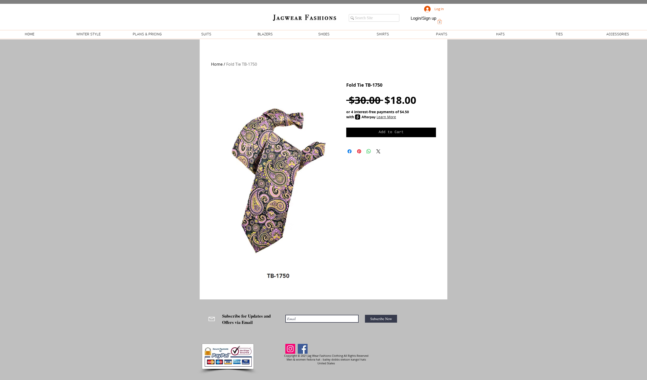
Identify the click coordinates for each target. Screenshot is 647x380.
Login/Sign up (423, 18)
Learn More (386, 116)
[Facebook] (303, 349)
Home (217, 64)
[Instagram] (290, 349)
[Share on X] (378, 151)
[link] (439, 21)
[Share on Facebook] (349, 151)
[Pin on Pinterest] (359, 151)
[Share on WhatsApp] (369, 151)
